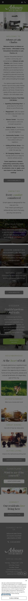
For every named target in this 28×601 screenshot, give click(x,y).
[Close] (26, 580)
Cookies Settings (14, 598)
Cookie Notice (6, 595)
